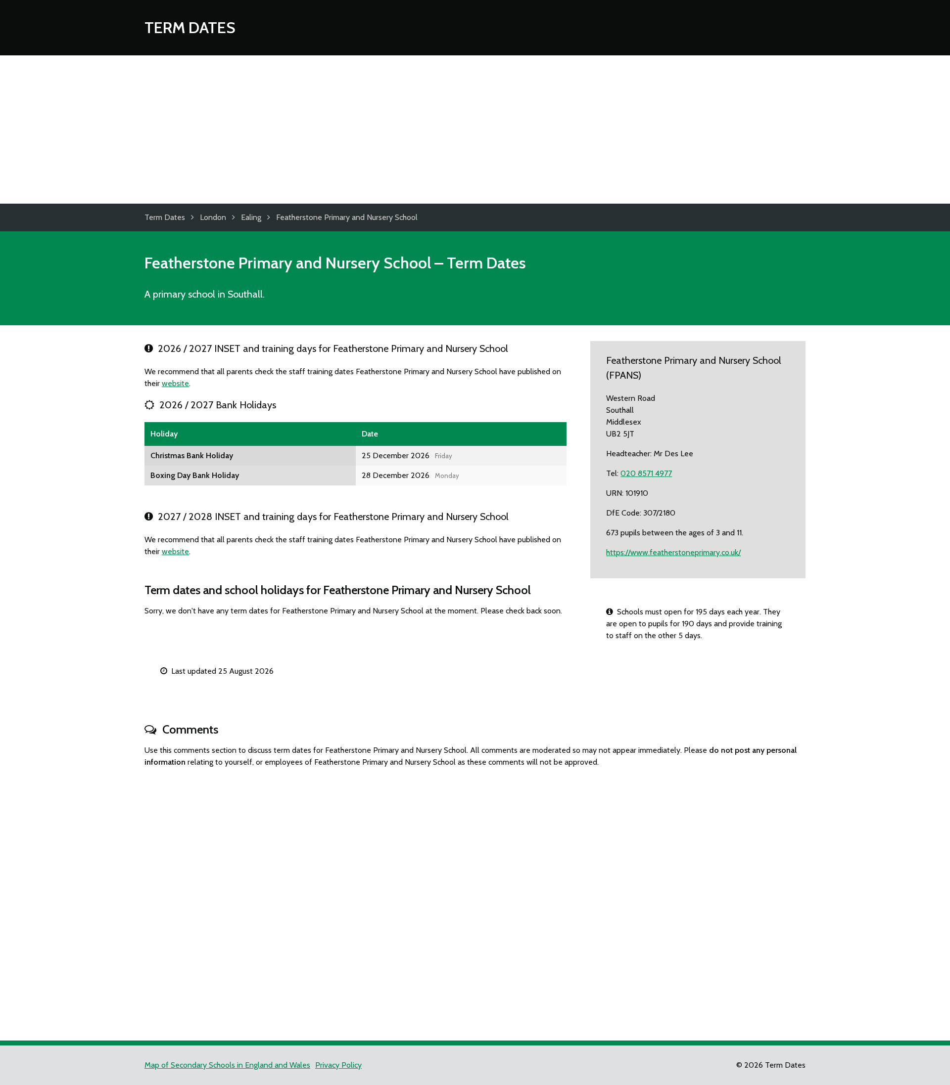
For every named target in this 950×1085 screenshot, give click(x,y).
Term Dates (190, 27)
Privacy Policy (338, 1065)
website (175, 383)
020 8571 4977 (646, 473)
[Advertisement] (475, 129)
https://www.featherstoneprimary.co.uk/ (673, 552)
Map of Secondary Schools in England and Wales (227, 1065)
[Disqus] (475, 899)
